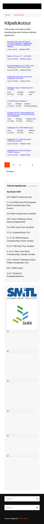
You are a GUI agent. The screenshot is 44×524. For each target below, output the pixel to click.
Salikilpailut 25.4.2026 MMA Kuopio (20, 128)
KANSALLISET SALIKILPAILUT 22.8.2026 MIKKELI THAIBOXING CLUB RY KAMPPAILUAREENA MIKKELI (19, 44)
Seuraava (10, 171)
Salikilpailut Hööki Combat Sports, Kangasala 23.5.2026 (19, 77)
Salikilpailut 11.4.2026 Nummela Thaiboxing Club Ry (19, 140)
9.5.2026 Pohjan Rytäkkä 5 (17, 101)
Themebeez (23, 518)
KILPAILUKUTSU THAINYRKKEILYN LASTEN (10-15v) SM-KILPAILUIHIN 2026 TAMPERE (20, 114)
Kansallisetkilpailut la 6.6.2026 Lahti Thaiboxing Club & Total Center (20, 66)
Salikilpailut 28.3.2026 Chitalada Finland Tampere (19, 151)
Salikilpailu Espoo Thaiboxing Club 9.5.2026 (20, 88)
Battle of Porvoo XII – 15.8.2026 (19, 56)
